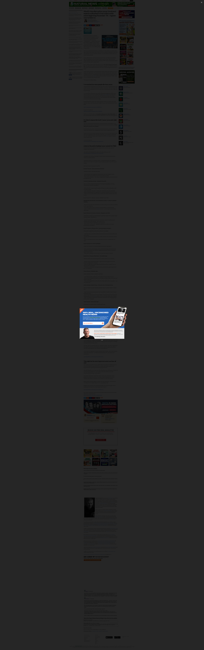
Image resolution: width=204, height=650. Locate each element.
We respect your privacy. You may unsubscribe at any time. (91, 325)
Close (102, 340)
